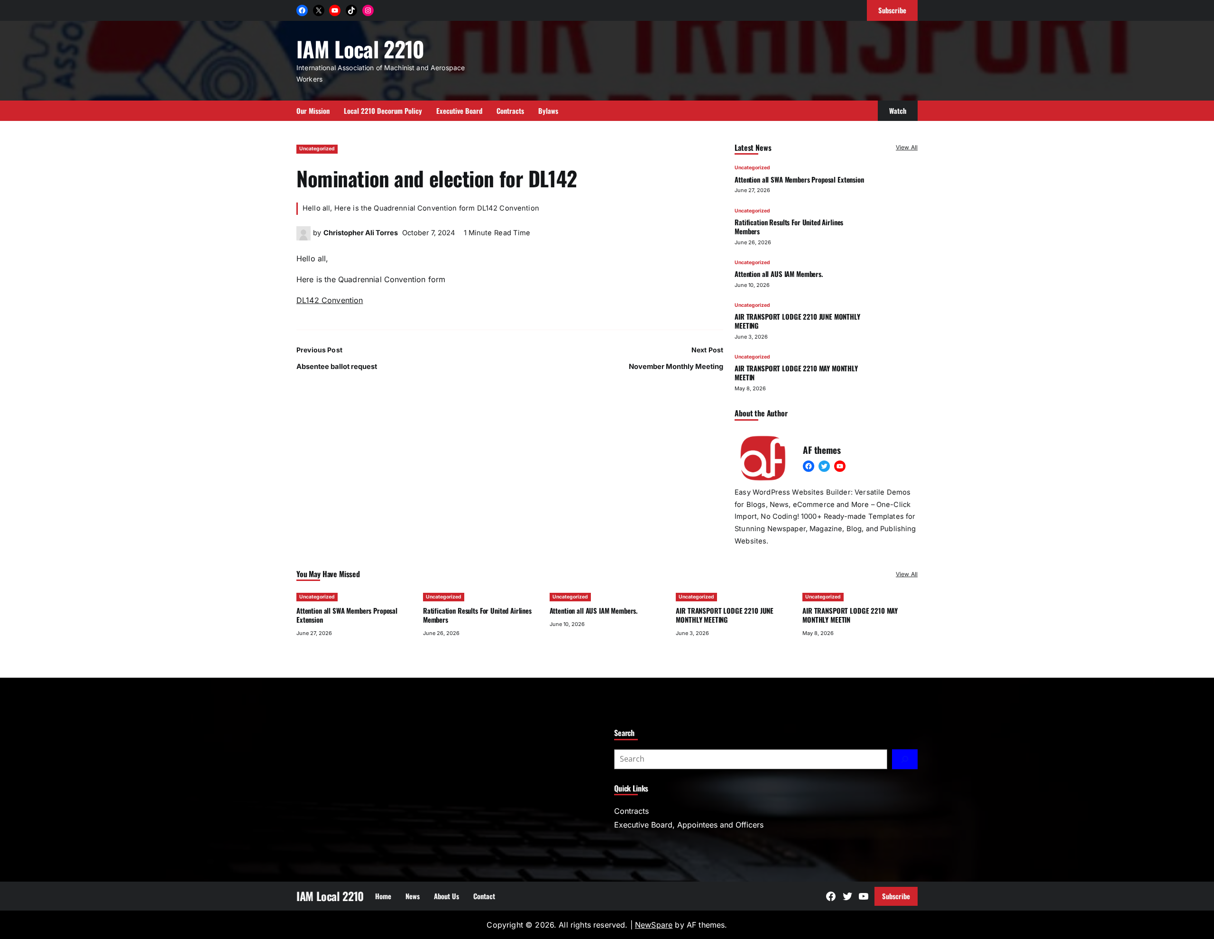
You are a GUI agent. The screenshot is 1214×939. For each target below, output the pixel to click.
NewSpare (653, 925)
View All (907, 147)
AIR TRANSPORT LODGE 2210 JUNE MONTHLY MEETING (797, 321)
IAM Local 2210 (360, 48)
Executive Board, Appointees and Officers (688, 824)
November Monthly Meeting (676, 366)
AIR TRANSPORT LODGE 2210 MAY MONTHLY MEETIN (796, 372)
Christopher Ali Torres (360, 233)
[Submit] (905, 759)
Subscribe (896, 896)
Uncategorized (317, 149)
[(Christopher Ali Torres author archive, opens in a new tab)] (303, 237)
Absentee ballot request (336, 366)
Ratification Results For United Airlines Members (789, 226)
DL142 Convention (329, 300)
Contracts (631, 811)
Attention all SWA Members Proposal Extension (799, 179)
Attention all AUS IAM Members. (779, 273)
